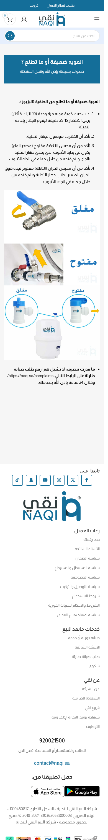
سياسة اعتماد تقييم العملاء (78, 615)
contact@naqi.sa (52, 763)
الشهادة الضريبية (86, 698)
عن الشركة (91, 689)
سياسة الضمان (87, 558)
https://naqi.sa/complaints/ (30, 375)
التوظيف (93, 726)
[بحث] (10, 35)
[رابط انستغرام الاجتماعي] (59, 480)
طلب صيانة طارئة (86, 656)
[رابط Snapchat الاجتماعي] (31, 480)
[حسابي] (24, 19)
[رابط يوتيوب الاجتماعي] (45, 480)
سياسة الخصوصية (85, 577)
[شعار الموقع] (52, 19)
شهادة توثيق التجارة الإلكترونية (76, 717)
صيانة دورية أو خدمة (84, 638)
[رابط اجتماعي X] (72, 480)
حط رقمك (91, 539)
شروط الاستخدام (86, 596)
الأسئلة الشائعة (87, 549)
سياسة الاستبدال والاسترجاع (77, 568)
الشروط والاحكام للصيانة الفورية (74, 605)
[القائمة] (96, 19)
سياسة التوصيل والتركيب (80, 586)
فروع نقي (92, 707)
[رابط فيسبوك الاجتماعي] (86, 480)
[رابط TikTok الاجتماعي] (17, 480)
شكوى (94, 666)
